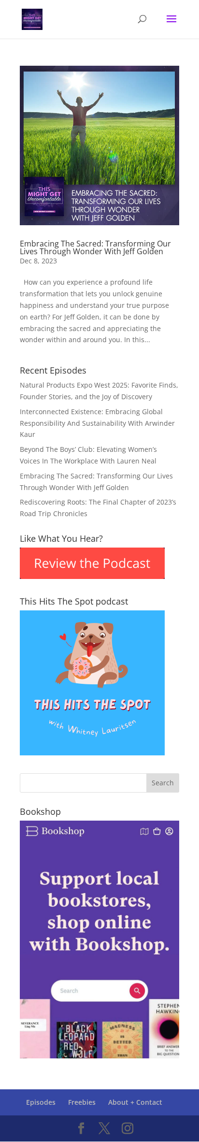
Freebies (82, 1102)
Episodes (41, 1102)
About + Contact (135, 1102)
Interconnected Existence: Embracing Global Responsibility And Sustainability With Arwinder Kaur (97, 423)
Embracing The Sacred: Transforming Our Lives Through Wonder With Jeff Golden (95, 247)
